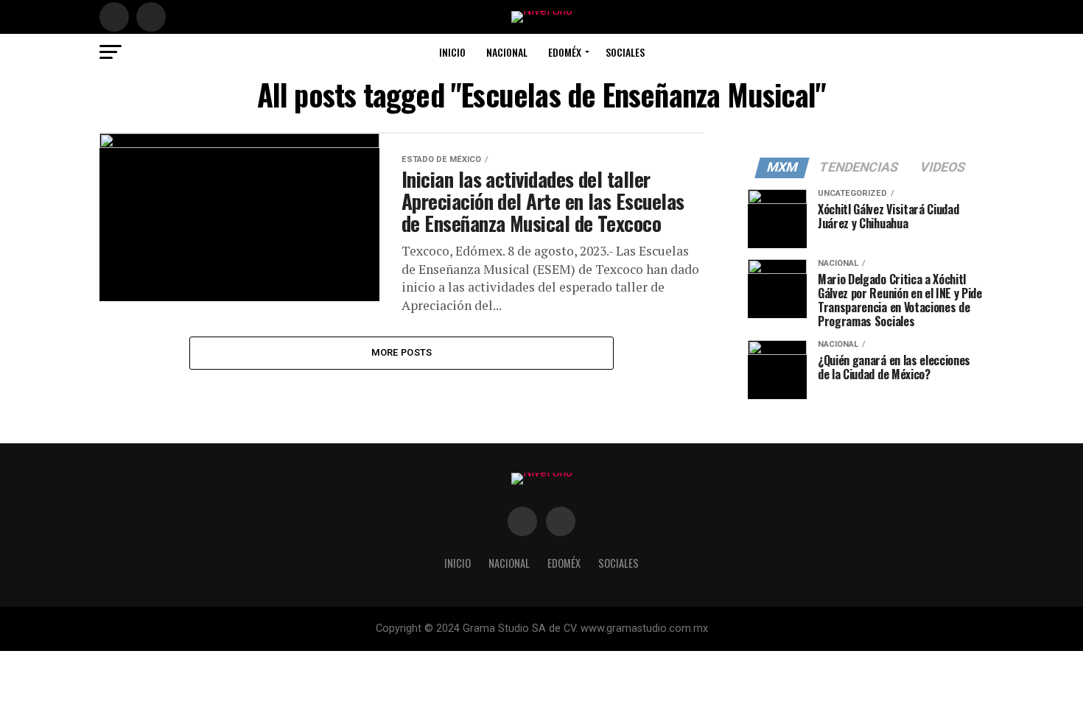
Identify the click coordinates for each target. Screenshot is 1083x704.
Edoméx (564, 52)
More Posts (401, 352)
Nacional (507, 52)
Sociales (625, 52)
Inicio (452, 52)
